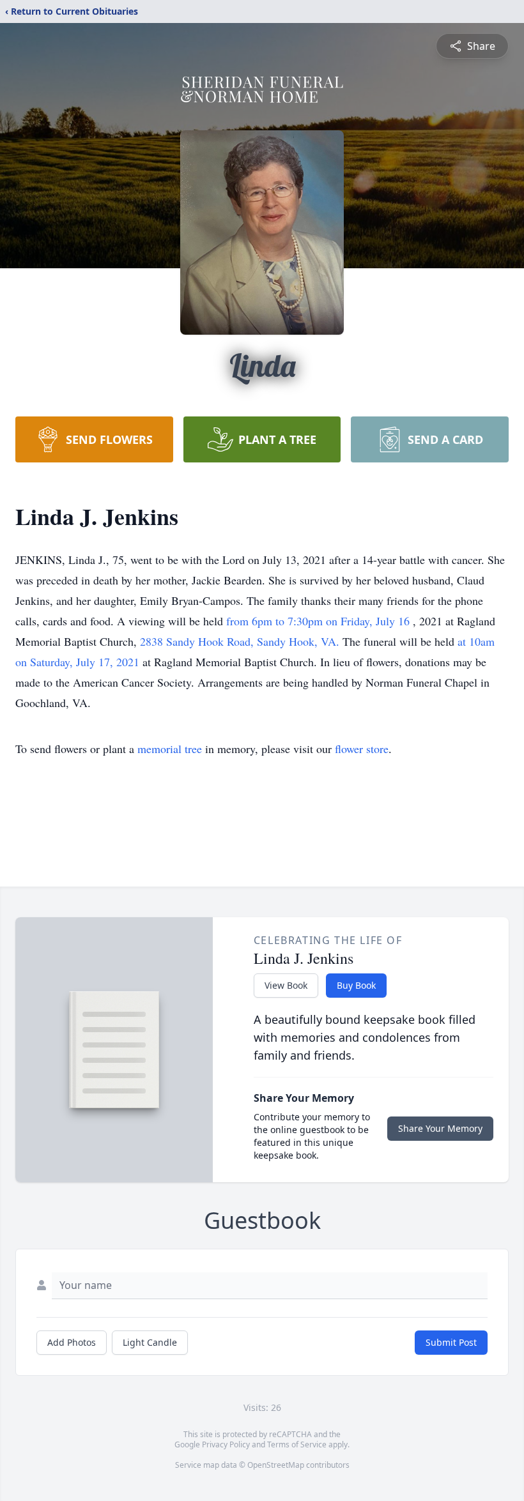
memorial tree (169, 748)
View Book (286, 985)
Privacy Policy (226, 1444)
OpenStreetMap (275, 1464)
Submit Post (451, 1342)
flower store (362, 748)
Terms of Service (297, 1444)
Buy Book (356, 985)
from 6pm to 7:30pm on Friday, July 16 (319, 621)
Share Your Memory (440, 1128)
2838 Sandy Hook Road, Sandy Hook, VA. (241, 641)
